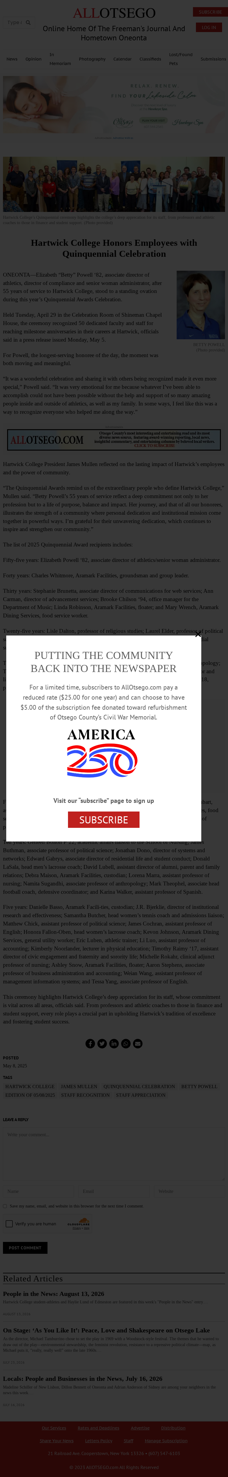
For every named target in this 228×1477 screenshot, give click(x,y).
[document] (114, 738)
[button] (198, 634)
